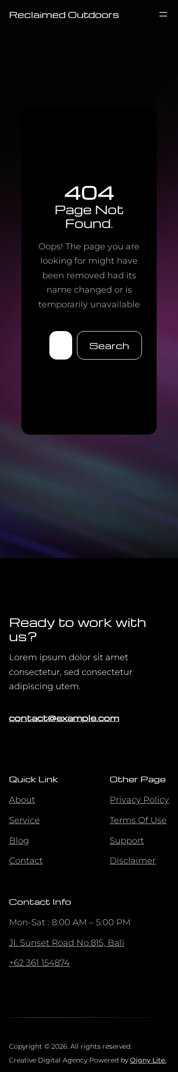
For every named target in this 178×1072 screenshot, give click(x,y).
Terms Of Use (138, 820)
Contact (26, 860)
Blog (19, 840)
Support (127, 840)
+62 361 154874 (39, 963)
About (22, 800)
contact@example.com (64, 717)
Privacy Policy (139, 800)
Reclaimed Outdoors (64, 14)
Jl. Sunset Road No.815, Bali (66, 943)
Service (24, 820)
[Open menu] (163, 14)
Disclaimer (133, 860)
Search (109, 345)
